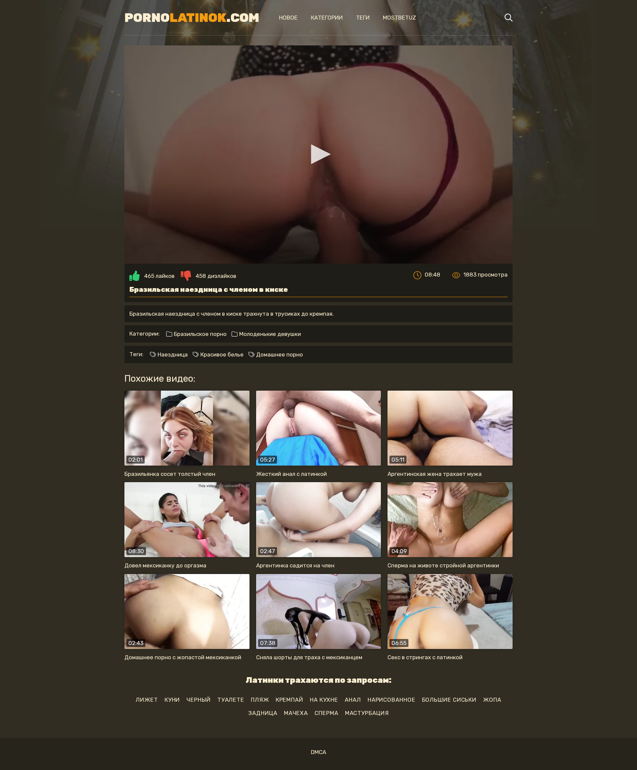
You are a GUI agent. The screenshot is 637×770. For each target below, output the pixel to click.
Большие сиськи (449, 699)
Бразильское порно (200, 334)
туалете (230, 699)
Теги (363, 17)
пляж (260, 699)
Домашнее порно (279, 354)
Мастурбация (367, 713)
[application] (318, 154)
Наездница (172, 354)
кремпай (289, 699)
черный (198, 699)
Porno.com (191, 17)
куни (172, 699)
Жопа (492, 699)
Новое (288, 17)
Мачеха (296, 713)
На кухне (324, 699)
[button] (318, 154)
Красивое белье (221, 354)
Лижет (147, 699)
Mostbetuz (399, 17)
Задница (262, 713)
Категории (327, 17)
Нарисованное (391, 699)
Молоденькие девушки (269, 334)
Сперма (326, 713)
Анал (353, 699)
